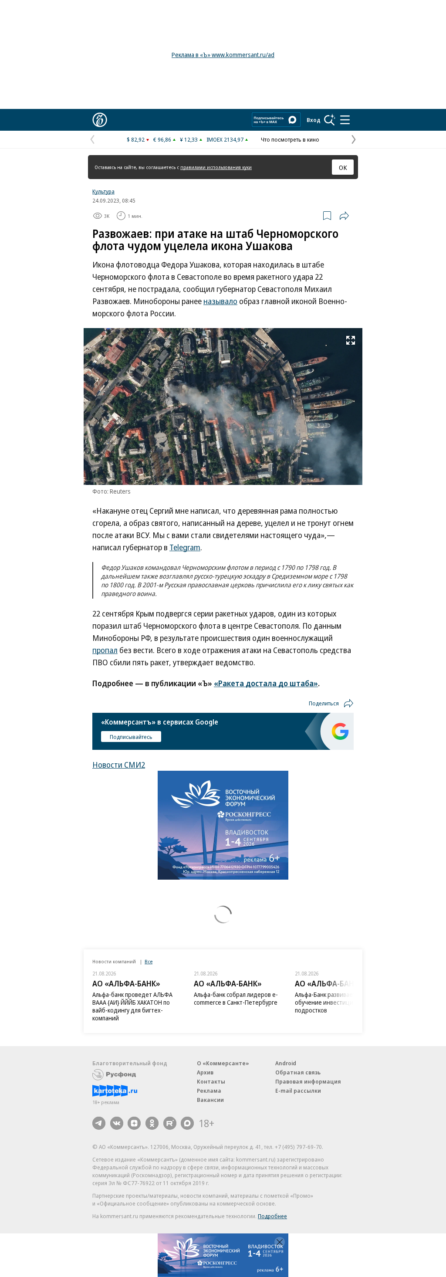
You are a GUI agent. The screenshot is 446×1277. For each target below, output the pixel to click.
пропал (105, 650)
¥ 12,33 (189, 139)
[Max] (187, 1123)
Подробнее (272, 1216)
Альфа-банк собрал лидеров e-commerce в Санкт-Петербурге (236, 998)
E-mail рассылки (298, 1090)
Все (148, 961)
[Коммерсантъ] (99, 119)
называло (220, 301)
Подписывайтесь (131, 737)
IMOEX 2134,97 (224, 139)
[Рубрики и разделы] (344, 119)
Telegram (184, 547)
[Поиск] (329, 119)
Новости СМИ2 (118, 764)
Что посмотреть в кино (290, 139)
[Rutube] (169, 1123)
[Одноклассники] (152, 1123)
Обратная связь (298, 1072)
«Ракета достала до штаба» (266, 683)
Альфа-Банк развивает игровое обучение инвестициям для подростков (337, 1002)
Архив (205, 1072)
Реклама (209, 1090)
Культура (103, 191)
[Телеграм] (98, 1123)
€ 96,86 (162, 139)
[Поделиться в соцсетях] (344, 215)
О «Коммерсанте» (223, 1063)
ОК (343, 167)
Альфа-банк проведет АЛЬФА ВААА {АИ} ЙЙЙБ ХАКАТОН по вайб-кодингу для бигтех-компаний (132, 1006)
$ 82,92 (136, 139)
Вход (314, 120)
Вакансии (210, 1100)
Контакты (211, 1081)
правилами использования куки (216, 167)
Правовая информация (308, 1081)
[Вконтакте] (116, 1123)
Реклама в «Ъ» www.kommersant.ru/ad (223, 55)
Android (285, 1063)
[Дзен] (134, 1123)
